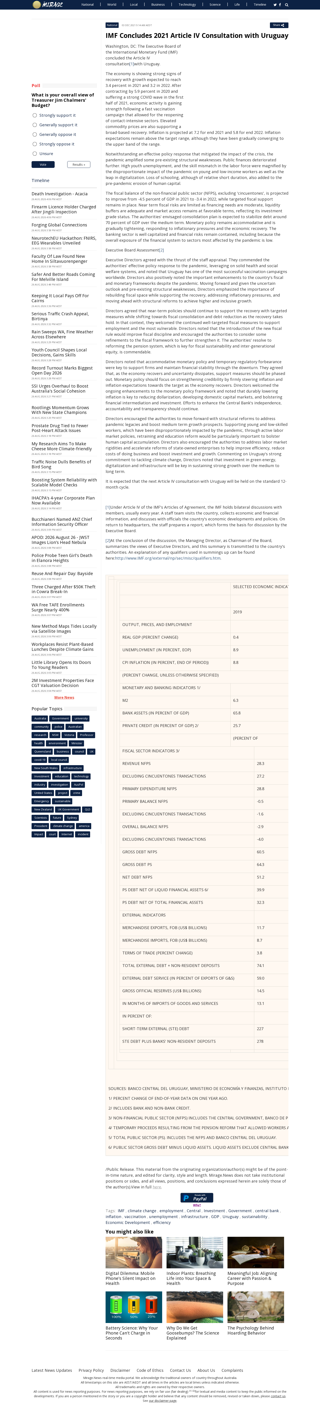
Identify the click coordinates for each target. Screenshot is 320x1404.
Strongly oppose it (56, 144)
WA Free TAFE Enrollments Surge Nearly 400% (58, 607)
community (41, 727)
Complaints (232, 1370)
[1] (131, 63)
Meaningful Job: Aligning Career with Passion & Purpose (252, 1278)
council (79, 751)
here (157, 1187)
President (40, 826)
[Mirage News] (50, 5)
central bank (267, 1210)
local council (59, 760)
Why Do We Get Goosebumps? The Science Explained (193, 1333)
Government (240, 1210)
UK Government (68, 809)
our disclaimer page (163, 1401)
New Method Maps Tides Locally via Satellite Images (64, 628)
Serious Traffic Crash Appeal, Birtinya (60, 316)
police (58, 727)
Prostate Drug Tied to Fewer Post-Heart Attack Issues (60, 428)
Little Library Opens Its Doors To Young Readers (61, 665)
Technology (187, 4)
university (81, 718)
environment (57, 743)
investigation (59, 784)
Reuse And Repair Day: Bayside (62, 573)
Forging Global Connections (59, 225)
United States (43, 793)
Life (237, 4)
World (111, 4)
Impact (38, 834)
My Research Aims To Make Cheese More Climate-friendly (62, 446)
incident (83, 834)
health (38, 743)
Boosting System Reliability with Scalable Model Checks (64, 482)
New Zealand (43, 809)
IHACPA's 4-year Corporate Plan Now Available (63, 500)
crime (76, 793)
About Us (206, 1370)
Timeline (260, 4)
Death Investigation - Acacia (60, 194)
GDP (215, 1216)
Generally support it (58, 124)
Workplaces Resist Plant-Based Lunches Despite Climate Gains (63, 646)
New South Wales (46, 768)
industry (39, 784)
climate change (142, 1210)
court (52, 834)
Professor (86, 735)
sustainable (63, 801)
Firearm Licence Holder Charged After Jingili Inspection (64, 209)
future (57, 818)
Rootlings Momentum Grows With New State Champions (60, 410)
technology (81, 776)
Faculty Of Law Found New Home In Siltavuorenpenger (59, 258)
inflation (113, 1216)
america (84, 826)
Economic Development (128, 1222)
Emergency (41, 801)
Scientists (40, 818)
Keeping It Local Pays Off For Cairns (60, 298)
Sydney (72, 818)
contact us (278, 1396)
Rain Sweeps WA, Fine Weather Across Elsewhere (62, 334)
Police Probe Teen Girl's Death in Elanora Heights (62, 558)
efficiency (162, 1222)
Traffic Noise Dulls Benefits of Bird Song (61, 464)
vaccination (135, 1216)
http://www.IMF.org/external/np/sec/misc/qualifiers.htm (168, 558)
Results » (78, 164)
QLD (87, 809)
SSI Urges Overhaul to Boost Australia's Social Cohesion (60, 388)
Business (158, 4)
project (62, 793)
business (63, 751)
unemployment (163, 1216)
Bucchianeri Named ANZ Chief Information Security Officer (62, 521)
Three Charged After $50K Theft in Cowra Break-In (64, 589)
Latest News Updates (52, 1370)
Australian (75, 727)
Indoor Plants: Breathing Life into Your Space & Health (191, 1278)
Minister (77, 743)
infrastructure (194, 1216)
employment (172, 1210)
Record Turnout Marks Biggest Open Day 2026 (62, 370)
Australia (40, 718)
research (40, 735)
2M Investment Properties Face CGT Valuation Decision (63, 683)
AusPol (78, 784)
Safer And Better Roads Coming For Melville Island (63, 277)
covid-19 (39, 760)
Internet (67, 834)
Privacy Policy (91, 1370)
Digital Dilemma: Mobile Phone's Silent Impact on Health (130, 1278)
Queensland (42, 751)
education (61, 776)
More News (64, 697)
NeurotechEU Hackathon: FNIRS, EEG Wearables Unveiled (64, 240)
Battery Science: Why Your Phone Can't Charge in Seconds (132, 1333)
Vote (43, 164)
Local (134, 4)
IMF (121, 1210)
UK (92, 751)
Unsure (46, 153)
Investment (214, 1210)
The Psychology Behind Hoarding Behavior (250, 1330)
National (87, 4)
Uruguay (230, 1216)
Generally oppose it (57, 134)
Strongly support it (57, 115)
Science (215, 4)
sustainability (254, 1216)
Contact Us (180, 1370)
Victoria (69, 735)
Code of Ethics (150, 1370)
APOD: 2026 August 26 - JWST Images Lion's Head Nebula (60, 540)
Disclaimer (120, 1370)
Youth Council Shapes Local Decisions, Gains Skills (59, 352)
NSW (55, 735)
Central (193, 1210)
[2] (161, 250)
